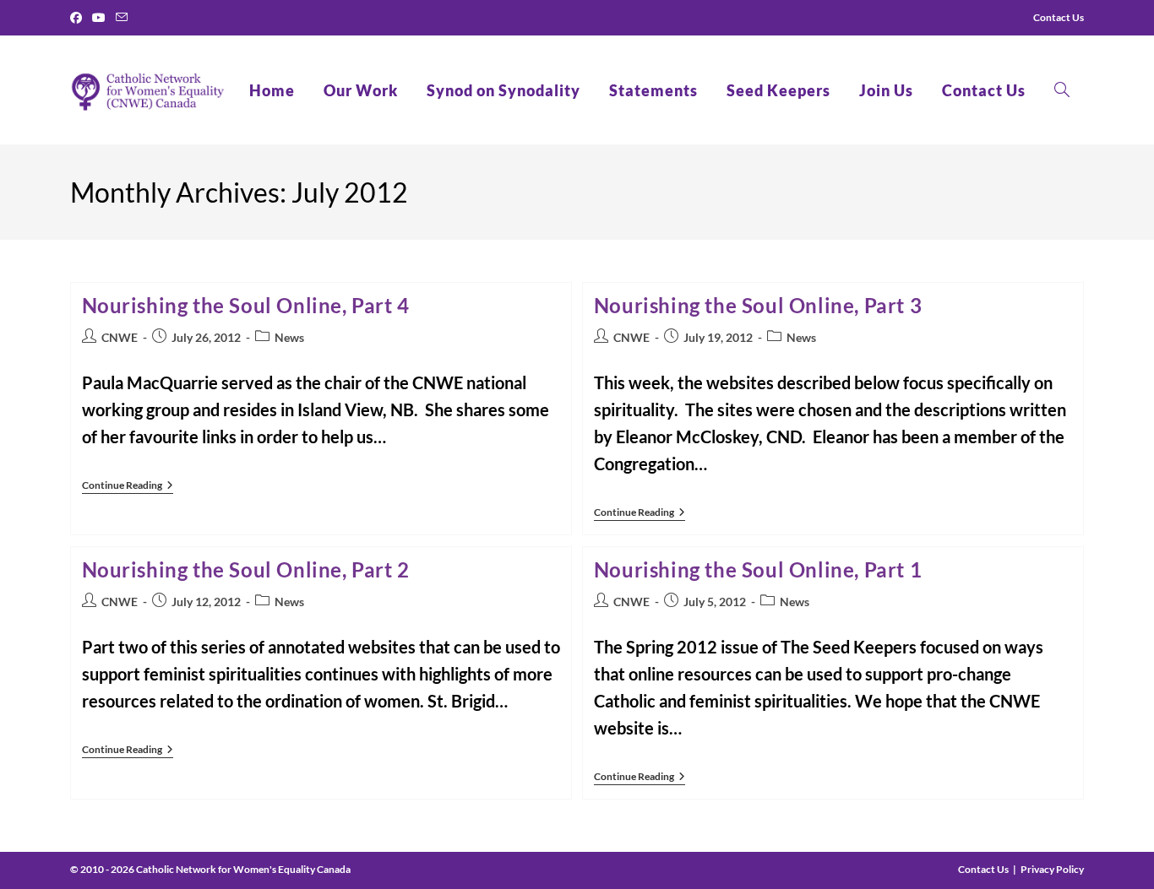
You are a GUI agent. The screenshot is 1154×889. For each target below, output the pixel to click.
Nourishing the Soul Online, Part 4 (246, 305)
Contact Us (983, 869)
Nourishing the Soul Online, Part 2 (246, 569)
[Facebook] (78, 17)
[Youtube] (99, 17)
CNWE (119, 337)
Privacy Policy (1052, 869)
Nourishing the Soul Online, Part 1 (758, 569)
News (289, 337)
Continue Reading (127, 487)
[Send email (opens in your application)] (122, 17)
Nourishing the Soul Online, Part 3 (758, 305)
